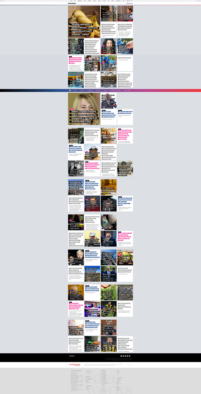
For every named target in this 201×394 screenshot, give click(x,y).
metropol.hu (119, 371)
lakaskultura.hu (104, 374)
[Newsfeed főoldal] (71, 356)
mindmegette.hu (104, 379)
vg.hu (87, 387)
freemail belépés (129, 3)
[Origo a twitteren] (123, 356)
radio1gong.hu (119, 388)
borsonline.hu (104, 391)
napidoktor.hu (104, 378)
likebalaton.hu (104, 377)
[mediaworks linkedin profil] (131, 365)
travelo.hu (103, 380)
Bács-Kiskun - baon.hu (75, 372)
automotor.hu (104, 373)
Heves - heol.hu (73, 383)
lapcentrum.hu (119, 383)
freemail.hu (118, 379)
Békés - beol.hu (73, 374)
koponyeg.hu (119, 380)
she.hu (118, 374)
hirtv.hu (87, 380)
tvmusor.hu (103, 385)
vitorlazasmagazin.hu (105, 383)
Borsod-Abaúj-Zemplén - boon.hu (76, 375)
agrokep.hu (88, 388)
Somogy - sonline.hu (74, 388)
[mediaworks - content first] (74, 365)
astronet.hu (103, 372)
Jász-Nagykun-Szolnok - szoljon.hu (77, 384)
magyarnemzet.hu (89, 378)
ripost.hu (118, 370)
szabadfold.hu (88, 379)
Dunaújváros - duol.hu (75, 378)
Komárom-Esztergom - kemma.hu (76, 385)
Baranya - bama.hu (74, 373)
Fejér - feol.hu (73, 379)
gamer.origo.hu (104, 375)
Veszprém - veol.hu (89, 371)
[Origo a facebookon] (121, 356)
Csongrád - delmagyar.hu (75, 377)
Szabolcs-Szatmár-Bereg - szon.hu (77, 389)
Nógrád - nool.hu (74, 387)
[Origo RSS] (129, 356)
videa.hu (118, 382)
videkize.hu (103, 384)
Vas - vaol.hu (88, 370)
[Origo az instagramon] (125, 356)
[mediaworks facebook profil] (128, 365)
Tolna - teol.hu (73, 390)
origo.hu (87, 382)
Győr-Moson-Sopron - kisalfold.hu (76, 380)
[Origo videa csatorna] (127, 356)
